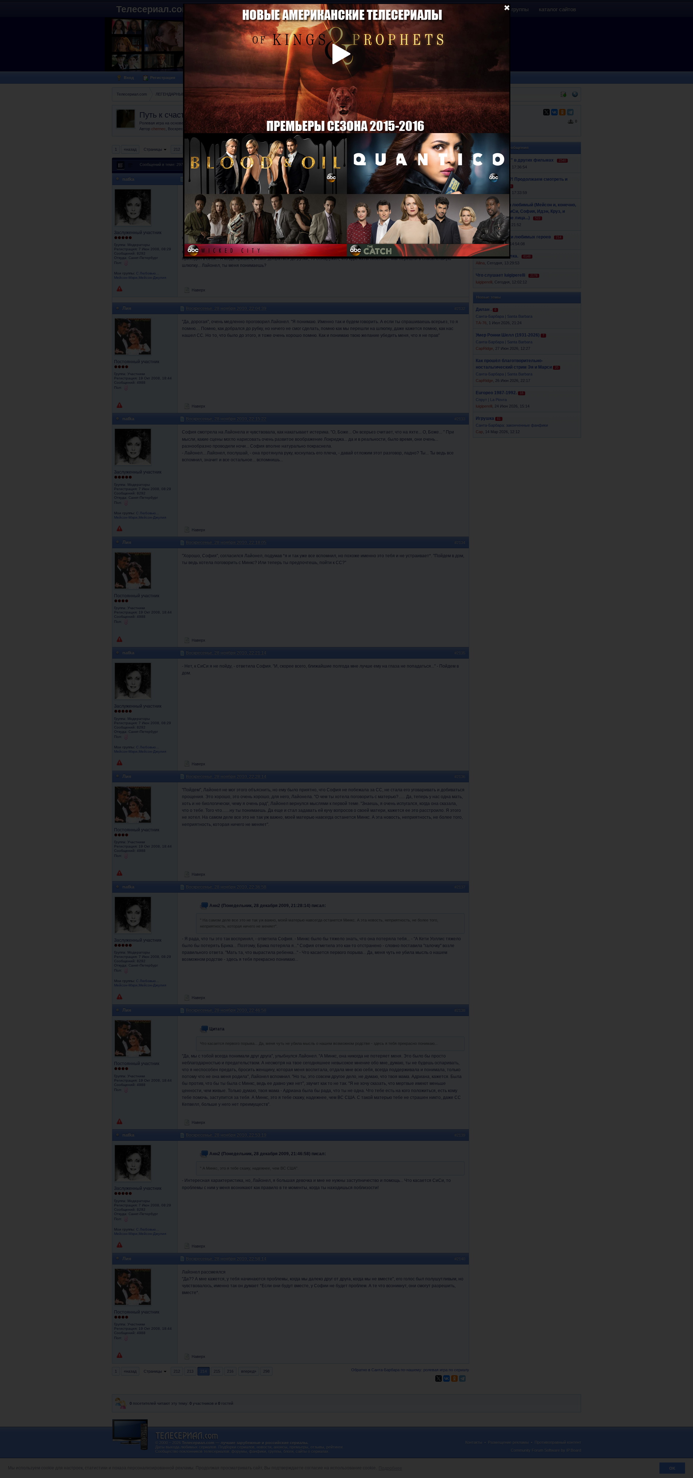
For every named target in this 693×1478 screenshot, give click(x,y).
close (506, 7)
